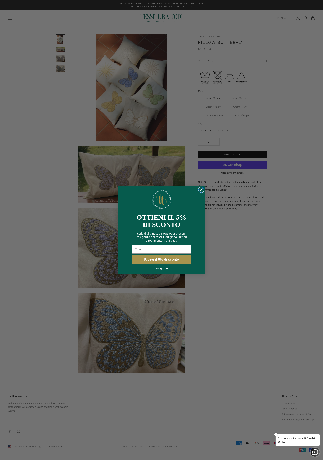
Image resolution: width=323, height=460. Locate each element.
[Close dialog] (201, 189)
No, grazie (161, 268)
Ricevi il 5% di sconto (161, 259)
